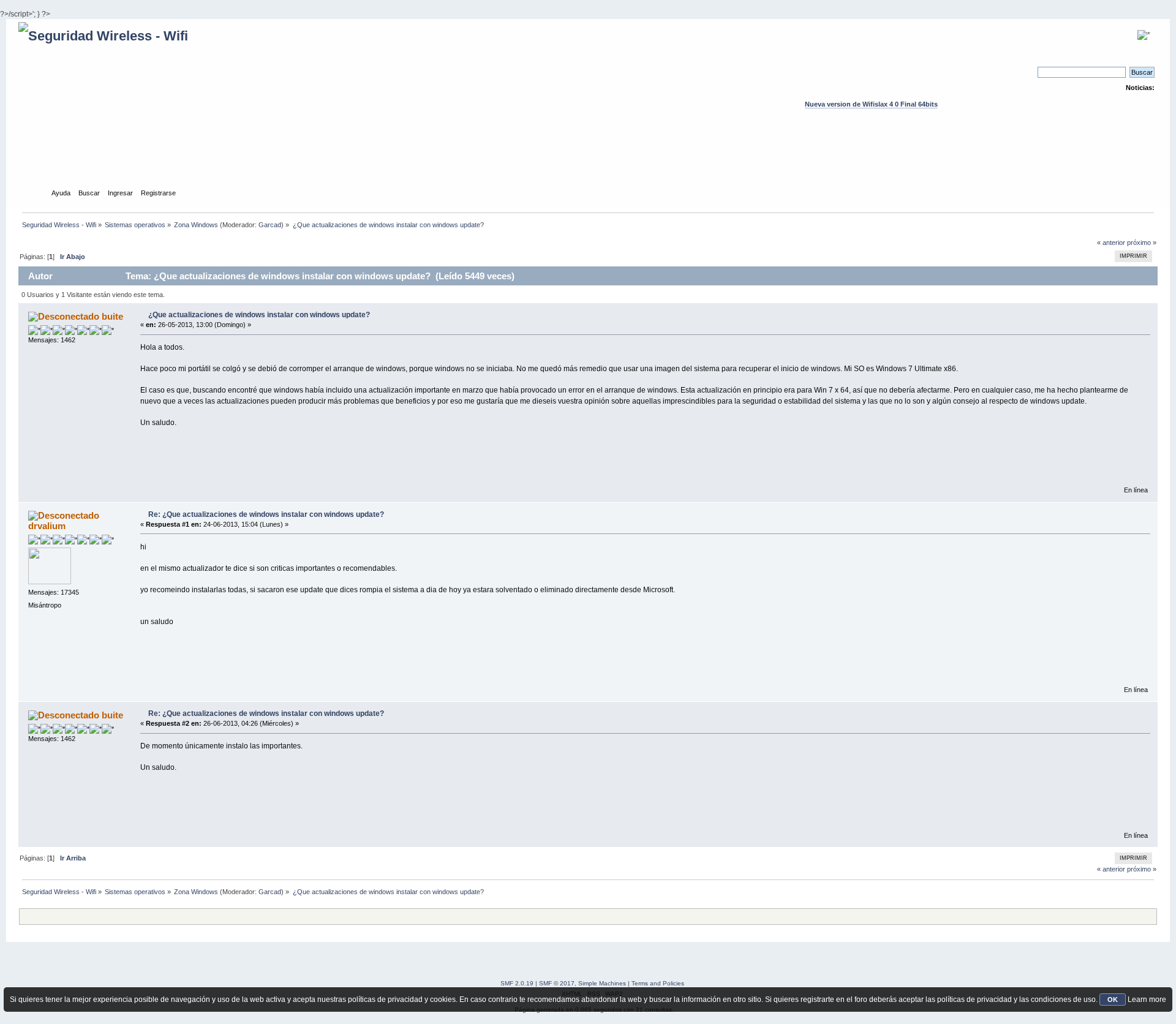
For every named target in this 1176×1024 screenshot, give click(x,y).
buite (112, 316)
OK (1112, 999)
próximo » (1141, 242)
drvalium (47, 526)
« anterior (1111, 242)
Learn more (1147, 999)
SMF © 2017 (557, 983)
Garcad (269, 224)
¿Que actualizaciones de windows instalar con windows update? (259, 315)
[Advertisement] (588, 159)
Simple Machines (602, 983)
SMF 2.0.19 (516, 983)
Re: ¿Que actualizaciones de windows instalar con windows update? (266, 514)
